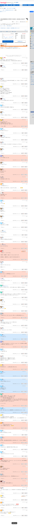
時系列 (7, 31)
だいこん (3, 112)
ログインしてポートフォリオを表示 (11, 8)
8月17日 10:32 (24, 222)
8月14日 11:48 (24, 261)
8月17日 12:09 (24, 200)
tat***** (3, 79)
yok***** (3, 184)
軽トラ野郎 (3, 66)
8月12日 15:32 (24, 306)
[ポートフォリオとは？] (4, 8)
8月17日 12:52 (24, 192)
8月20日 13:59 (24, 65)
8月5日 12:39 (24, 422)
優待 (12, 31)
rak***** (3, 459)
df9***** (3, 193)
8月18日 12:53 (24, 119)
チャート (4, 31)
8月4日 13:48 (24, 480)
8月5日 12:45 (24, 414)
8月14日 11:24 (24, 271)
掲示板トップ (2, 6)
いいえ (26, 102)
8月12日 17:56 (24, 299)
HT (2, 292)
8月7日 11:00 (24, 334)
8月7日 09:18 (24, 341)
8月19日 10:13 (24, 98)
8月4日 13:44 (24, 487)
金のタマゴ (3, 129)
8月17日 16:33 (24, 162)
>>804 (1, 263)
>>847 (1, 202)
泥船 (2, 58)
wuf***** (3, 177)
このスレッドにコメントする (7, 41)
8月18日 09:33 (24, 148)
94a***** (3, 149)
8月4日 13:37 (24, 495)
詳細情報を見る (20, 41)
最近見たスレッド (2, 11)
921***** (3, 365)
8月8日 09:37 (24, 313)
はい (23, 102)
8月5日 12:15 (24, 430)
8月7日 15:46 (24, 327)
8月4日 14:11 (24, 466)
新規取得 (17, 2)
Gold (2, 300)
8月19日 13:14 (24, 86)
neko (2, 251)
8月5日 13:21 (24, 393)
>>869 (1, 113)
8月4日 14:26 (24, 458)
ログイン (12, 3)
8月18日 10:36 (24, 128)
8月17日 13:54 (24, 183)
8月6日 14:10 (24, 371)
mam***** (3, 272)
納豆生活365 (4, 231)
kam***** (3, 307)
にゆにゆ (3, 279)
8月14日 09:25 (24, 278)
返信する (3, 63)
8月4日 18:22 (24, 451)
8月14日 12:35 (24, 250)
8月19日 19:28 (24, 78)
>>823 (1, 439)
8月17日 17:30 (24, 155)
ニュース (10, 31)
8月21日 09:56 (24, 57)
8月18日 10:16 (24, 135)
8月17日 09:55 (24, 230)
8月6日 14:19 (24, 364)
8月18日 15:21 (24, 111)
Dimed (3, 156)
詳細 (1, 31)
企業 (15, 31)
